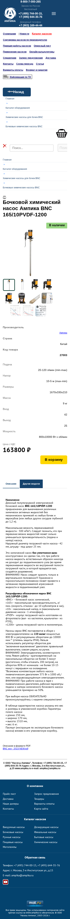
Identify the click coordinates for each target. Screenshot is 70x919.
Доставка (51, 58)
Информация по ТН (20, 77)
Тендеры (39, 799)
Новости (24, 34)
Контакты (8, 64)
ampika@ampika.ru (22, 875)
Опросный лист (42, 46)
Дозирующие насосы (46, 827)
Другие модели (31, 484)
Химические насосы (45, 842)
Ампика (63, 333)
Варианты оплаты (13, 70)
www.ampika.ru (33, 912)
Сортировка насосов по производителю (25, 40)
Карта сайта (41, 808)
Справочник (9, 58)
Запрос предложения (31, 58)
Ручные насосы (11, 837)
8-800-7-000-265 (31, 1)
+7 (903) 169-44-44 (30, 25)
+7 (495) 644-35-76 (30, 16)
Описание (11, 484)
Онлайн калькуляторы (41, 52)
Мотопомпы (9, 847)
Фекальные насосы (45, 832)
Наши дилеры (11, 803)
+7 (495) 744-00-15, (30, 13)
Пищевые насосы (13, 842)
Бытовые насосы (43, 837)
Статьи (40, 64)
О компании (9, 34)
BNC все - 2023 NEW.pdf (15, 748)
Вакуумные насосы (14, 827)
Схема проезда (24, 64)
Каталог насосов (42, 33)
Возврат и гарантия (36, 70)
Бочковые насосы (13, 832)
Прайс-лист (9, 793)
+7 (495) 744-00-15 (25, 865)
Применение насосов (15, 52)
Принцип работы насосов (17, 46)
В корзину (54, 460)
